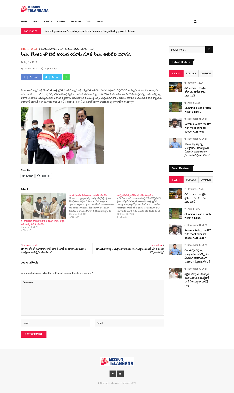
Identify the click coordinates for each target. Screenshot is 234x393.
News (35, 21)
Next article (157, 245)
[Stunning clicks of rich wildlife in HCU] (175, 107)
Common (206, 73)
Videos (48, 21)
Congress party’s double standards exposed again (72, 31)
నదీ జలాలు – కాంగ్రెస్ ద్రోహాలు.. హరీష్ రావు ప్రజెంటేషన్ (195, 91)
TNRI (88, 21)
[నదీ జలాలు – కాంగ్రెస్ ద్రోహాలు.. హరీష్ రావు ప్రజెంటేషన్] (175, 87)
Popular (191, 73)
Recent (176, 73)
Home (24, 21)
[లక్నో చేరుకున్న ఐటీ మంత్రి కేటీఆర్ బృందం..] (141, 206)
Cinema (61, 21)
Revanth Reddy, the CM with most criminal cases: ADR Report (197, 127)
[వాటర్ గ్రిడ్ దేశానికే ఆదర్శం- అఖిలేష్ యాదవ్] (93, 206)
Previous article (30, 245)
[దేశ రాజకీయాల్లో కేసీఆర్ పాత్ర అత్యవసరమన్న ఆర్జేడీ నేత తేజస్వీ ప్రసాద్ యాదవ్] (43, 206)
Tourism (76, 21)
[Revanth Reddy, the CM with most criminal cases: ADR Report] (175, 123)
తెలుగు (99, 21)
